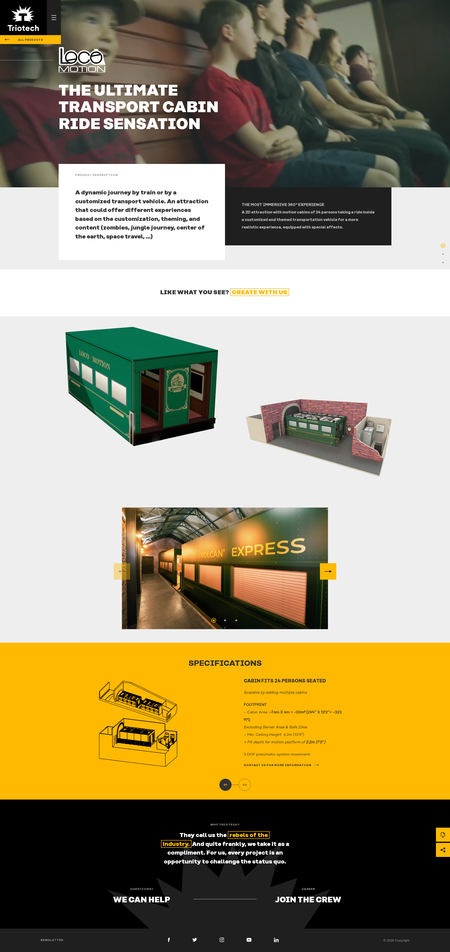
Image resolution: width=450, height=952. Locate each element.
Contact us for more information (278, 765)
